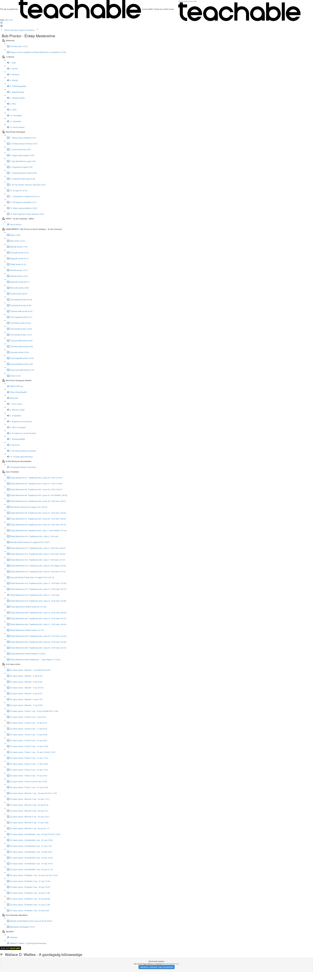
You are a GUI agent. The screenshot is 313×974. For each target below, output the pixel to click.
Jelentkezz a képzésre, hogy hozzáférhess (156, 967)
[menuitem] (1, 26)
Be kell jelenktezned (171, 964)
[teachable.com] (79, 9)
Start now (8, 20)
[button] (1, 23)
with (187, 1)
